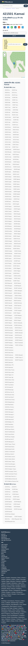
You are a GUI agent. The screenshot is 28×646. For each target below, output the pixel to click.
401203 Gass (14, 95)
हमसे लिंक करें (4, 537)
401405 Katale (8, 171)
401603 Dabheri (8, 246)
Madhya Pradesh (5, 558)
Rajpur (8, 581)
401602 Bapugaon (9, 295)
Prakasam (17, 600)
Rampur (3, 577)
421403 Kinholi (16, 273)
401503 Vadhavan (17, 293)
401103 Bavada (8, 151)
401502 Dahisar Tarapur (10, 461)
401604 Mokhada (8, 253)
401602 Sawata (8, 186)
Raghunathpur (4, 590)
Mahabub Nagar (15, 602)
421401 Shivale (8, 273)
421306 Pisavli (17, 260)
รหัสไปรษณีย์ (24, 630)
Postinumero (18, 634)
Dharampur (4, 586)
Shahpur (3, 579)
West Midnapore (15, 604)
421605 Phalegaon (9, 342)
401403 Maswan (8, 169)
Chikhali (3, 592)
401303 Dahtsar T (18, 327)
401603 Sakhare (17, 246)
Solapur (13, 620)
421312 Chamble (17, 263)
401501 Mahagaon (18, 290)
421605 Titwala (16, 280)
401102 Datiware (17, 283)
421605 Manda (8, 149)
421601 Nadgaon (8, 278)
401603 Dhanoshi (8, 298)
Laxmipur (13, 592)
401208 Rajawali (17, 285)
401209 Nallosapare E (9, 441)
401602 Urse (15, 99)
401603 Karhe (8, 134)
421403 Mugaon (8, 208)
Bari (2, 595)
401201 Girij (7, 114)
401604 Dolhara (16, 248)
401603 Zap (14, 90)
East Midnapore (14, 615)
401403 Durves (8, 166)
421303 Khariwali (8, 511)
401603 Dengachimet (9, 382)
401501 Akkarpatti (19, 355)
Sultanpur (8, 579)
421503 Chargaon (8, 317)
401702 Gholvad (17, 258)
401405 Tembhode (18, 288)
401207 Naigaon (8, 223)
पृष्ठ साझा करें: (5, 30)
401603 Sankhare (17, 300)
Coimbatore (21, 615)
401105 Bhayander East (10, 521)
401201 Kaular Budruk (9, 434)
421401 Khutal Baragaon (10, 464)
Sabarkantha (21, 617)
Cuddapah (7, 602)
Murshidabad (14, 617)
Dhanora (23, 586)
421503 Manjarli (17, 317)
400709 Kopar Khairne (9, 429)
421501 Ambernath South (10, 466)
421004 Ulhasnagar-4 (9, 414)
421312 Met (7, 95)
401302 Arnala (8, 159)
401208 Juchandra (9, 327)
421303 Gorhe (8, 139)
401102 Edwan (15, 112)
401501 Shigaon (17, 233)
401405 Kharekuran (9, 355)
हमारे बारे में (3, 534)
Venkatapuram (16, 590)
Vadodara (23, 611)
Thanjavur (3, 622)
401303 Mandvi (8, 161)
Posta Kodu (19, 633)
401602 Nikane (8, 184)
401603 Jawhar (16, 189)
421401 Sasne (16, 144)
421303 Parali (16, 199)
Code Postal (4, 630)
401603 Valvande (8, 303)
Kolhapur (13, 619)
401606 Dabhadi (17, 255)
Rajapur (4, 583)
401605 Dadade (16, 194)
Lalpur (19, 583)
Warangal (3, 608)
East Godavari (11, 600)
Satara (22, 610)
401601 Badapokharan (9, 402)
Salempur (23, 585)
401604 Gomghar (8, 251)
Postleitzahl (13, 625)
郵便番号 (3, 637)
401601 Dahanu (16, 176)
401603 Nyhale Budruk (9, 446)
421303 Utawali (16, 504)
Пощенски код (4, 639)
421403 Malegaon (18, 315)
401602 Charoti (17, 241)
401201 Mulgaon (8, 221)
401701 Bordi (16, 137)
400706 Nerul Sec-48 (9, 392)
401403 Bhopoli (17, 228)
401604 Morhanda (18, 303)
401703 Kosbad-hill (9, 387)
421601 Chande (8, 211)
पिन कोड (12, 631)
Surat (8, 615)
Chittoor (22, 600)
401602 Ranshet (17, 243)
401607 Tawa (7, 107)
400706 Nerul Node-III (9, 454)
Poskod (16, 627)
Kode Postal (6, 625)
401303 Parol (15, 122)
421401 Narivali (8, 312)
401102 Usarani (17, 216)
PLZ (9, 637)
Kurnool (19, 606)
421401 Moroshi (8, 270)
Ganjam (9, 610)
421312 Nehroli (8, 265)
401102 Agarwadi (8, 283)
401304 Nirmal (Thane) (10, 399)
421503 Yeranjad (8, 320)
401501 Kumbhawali (9, 357)
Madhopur (24, 581)
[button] (14, 63)
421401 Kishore (16, 265)
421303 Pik (14, 486)
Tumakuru (18, 619)
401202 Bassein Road (9, 394)
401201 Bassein (17, 218)
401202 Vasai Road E (9, 397)
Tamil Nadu (4, 547)
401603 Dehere (16, 186)
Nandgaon (18, 588)
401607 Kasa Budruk (9, 384)
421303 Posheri (8, 504)
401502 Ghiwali (8, 236)
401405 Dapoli (17, 169)
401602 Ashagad (8, 241)
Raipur (19, 577)
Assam (2, 564)
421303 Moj (7, 486)
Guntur (2, 602)
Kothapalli (3, 588)
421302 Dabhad (8, 199)
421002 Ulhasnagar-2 (9, 412)
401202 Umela (15, 114)
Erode (16, 620)
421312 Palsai (8, 203)
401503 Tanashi (8, 238)
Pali (23, 583)
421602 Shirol (16, 211)
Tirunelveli (24, 619)
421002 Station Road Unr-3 (10, 476)
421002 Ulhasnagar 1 (9, 409)
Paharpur (9, 594)
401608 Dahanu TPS (9, 364)
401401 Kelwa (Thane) (9, 369)
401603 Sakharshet (9, 362)
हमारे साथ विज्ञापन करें (5, 538)
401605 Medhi (16, 134)
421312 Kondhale (8, 310)
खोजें (26, 5)
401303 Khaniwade (9, 330)
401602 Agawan (16, 179)
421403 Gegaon (8, 206)
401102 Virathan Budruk (10, 459)
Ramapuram (19, 592)
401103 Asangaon (8, 516)
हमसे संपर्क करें (4, 535)
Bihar (2, 553)
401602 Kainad (16, 181)
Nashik (18, 610)
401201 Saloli (7, 154)
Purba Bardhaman (15, 613)
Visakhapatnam (5, 606)
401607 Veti (15, 107)
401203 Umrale (8, 156)
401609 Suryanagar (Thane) (11, 471)
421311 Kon (14, 92)
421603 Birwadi (8, 280)
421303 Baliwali (17, 506)
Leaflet (23, 77)
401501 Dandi (8, 129)
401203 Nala (7, 97)
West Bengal (4, 556)
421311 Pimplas (8, 263)
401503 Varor (16, 132)
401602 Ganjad (8, 181)
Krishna (21, 602)
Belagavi (15, 608)
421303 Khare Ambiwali (10, 514)
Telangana (3, 561)
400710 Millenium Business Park (11, 481)
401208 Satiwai (17, 223)
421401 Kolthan (8, 268)
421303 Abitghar (8, 506)
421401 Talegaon (17, 312)
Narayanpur (14, 577)
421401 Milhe (7, 144)
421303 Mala (15, 491)
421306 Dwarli (8, 201)
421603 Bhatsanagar (9, 389)
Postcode (21, 625)
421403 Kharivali (18, 335)
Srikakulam (7, 619)
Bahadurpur (14, 583)
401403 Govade (16, 166)
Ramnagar (23, 579)
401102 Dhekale (8, 213)
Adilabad (21, 620)
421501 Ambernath (9, 337)
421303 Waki (15, 109)
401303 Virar (7, 124)
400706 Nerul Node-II (9, 426)
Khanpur (24, 577)
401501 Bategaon (8, 290)
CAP (17, 630)
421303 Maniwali (8, 509)
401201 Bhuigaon (8, 285)
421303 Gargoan (16, 499)
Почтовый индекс (16, 638)
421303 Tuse (7, 494)
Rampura (3, 585)
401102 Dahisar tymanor (10, 456)
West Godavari (13, 606)
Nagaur (3, 620)
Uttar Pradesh (4, 544)
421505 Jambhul (17, 275)
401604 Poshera (17, 253)
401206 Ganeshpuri (9, 347)
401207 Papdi (16, 117)
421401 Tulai (7, 147)
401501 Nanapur (8, 233)
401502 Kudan (8, 132)
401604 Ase (7, 92)
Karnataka (3, 552)
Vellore (13, 610)
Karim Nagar (10, 608)
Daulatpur (18, 586)
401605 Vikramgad (9, 335)
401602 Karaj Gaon (9, 360)
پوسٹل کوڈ (5, 631)
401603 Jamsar (8, 189)
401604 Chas (15, 102)
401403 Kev (7, 90)
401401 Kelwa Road (9, 352)
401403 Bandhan (8, 228)
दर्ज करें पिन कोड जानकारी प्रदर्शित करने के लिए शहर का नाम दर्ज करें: (5, 44)
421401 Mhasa (16, 142)
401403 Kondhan (8, 231)
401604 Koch (7, 104)
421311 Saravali (17, 308)
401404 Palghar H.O (9, 374)
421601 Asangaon (18, 516)
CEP (22, 629)
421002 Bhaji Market (9, 404)
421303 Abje (7, 489)
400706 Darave (16, 149)
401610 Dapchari (17, 305)
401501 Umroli (16, 174)
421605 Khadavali (18, 340)
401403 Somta (16, 127)
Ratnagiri (18, 611)
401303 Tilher (8, 164)
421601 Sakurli (17, 278)
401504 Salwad (8, 176)
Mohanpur (12, 581)
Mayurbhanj (4, 610)
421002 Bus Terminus (9, 407)
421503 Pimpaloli (18, 337)
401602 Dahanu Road (9, 379)
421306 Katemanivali (9, 419)
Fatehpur (3, 581)
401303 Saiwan (16, 161)
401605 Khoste (8, 196)
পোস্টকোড (20, 639)
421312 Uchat (8, 142)
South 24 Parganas (5, 604)
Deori (8, 585)
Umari (18, 594)
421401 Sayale (16, 203)
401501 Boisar (8, 174)
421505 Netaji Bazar (9, 424)
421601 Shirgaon (17, 320)
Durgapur (3, 594)
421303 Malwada (17, 501)
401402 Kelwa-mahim (9, 372)
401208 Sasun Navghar (10, 436)
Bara (14, 586)
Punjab (3, 565)
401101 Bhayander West (17, 519)
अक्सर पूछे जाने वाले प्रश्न (6, 540)
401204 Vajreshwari (9, 367)
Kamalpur (17, 585)
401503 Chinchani (18, 330)
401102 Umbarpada (18, 322)
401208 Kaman (8, 119)
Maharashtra (4, 546)
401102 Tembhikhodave (10, 431)
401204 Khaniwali (8, 325)
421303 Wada (8, 109)
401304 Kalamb (16, 164)
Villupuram (3, 615)
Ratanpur (9, 586)
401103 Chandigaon (9, 345)
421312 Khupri (16, 201)
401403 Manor (8, 127)
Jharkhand (3, 567)
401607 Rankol (16, 196)
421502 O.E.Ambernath (10, 451)
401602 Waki (7, 102)
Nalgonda (20, 608)
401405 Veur (7, 99)
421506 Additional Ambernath (11, 478)
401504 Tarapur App (9, 377)
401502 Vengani (16, 236)
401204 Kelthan (17, 221)
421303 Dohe (15, 489)
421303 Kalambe (8, 501)
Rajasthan (3, 550)
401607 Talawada (8, 305)
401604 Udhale (8, 194)
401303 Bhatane (8, 226)
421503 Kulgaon (8, 275)
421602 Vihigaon (8, 322)
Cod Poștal (10, 634)
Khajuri (9, 595)
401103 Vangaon (8, 218)
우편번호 (12, 633)
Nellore (24, 604)
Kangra (22, 613)
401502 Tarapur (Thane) (10, 444)
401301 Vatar (7, 122)
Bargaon (23, 594)
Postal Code (4, 626)
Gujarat (3, 555)
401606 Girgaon (8, 258)
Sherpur (11, 590)
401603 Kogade (17, 191)
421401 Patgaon (17, 270)
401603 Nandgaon (18, 298)
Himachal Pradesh (5, 570)
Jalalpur (18, 579)
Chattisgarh (4, 568)
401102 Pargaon (8, 216)
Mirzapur (13, 588)
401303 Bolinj (16, 159)
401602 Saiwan (16, 184)
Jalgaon (8, 620)
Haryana (3, 573)
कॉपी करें (14, 35)
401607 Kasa (15, 104)
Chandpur (12, 585)
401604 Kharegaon (9, 332)
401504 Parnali (17, 238)
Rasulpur (14, 594)
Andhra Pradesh (5, 549)
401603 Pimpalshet (19, 360)
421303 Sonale (8, 496)
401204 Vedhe (8, 117)
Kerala (2, 562)
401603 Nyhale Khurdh (9, 449)
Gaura (5, 595)
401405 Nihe (15, 97)
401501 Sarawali (8, 293)
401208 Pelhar (16, 156)
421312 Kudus (16, 139)
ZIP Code (21, 635)
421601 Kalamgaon (9, 340)
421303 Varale (16, 496)
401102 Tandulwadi (19, 342)
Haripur (13, 579)
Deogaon (8, 592)
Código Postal (23, 627)
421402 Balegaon (8, 315)
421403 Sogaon (17, 208)
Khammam (3, 617)
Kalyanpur (18, 581)
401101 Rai (7, 519)
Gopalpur (8, 577)
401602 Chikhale (18, 295)
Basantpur (23, 590)
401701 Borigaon (8, 308)
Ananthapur (4, 600)
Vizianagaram (4, 611)
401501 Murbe (16, 129)
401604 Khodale (17, 251)
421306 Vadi (7, 112)
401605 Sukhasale (19, 332)
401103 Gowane (16, 151)
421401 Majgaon (16, 268)
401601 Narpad (8, 179)
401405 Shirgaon (8, 288)
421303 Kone (7, 491)
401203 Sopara (16, 154)
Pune (21, 604)
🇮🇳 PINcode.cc (7, 2)
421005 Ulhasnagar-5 (9, 416)
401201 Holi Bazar (19, 345)
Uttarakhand (4, 571)
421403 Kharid (17, 206)
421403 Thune (15, 147)
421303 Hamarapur (18, 509)
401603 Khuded (8, 191)
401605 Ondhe (8, 137)
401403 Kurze (15, 124)
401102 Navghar (17, 213)
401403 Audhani (17, 226)
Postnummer (13, 639)
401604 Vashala (8, 255)
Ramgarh (9, 583)
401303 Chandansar (9, 350)
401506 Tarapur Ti (19, 357)
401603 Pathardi (8, 300)
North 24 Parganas (5, 613)
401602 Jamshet (8, 243)
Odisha (3, 559)
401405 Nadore (16, 171)
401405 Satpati (17, 231)
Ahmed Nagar (12, 611)
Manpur (8, 588)
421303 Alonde (15, 494)
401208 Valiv (16, 119)
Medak (8, 617)
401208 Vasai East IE (9, 439)
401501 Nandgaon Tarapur (10, 468)
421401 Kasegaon (18, 310)
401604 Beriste (8, 248)
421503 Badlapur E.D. (9, 421)
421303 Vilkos (8, 499)
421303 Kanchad (8, 260)
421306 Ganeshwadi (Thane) (11, 473)
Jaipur (2, 619)
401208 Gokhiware (18, 325)
